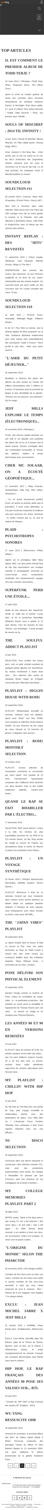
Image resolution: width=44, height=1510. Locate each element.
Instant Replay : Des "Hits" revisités (24, 242)
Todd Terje (37, 81)
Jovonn (27, 197)
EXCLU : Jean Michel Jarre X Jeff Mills (24, 1310)
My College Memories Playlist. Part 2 (24, 1197)
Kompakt (10, 318)
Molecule (10, 261)
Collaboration (25, 1329)
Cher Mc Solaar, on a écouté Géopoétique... (24, 471)
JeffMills (31, 1325)
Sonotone (10, 494)
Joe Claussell (26, 261)
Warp (8, 554)
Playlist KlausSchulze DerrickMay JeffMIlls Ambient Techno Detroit (24, 883)
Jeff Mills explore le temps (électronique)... (24, 414)
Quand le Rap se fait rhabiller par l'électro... (24, 808)
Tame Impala (36, 257)
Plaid (40, 550)
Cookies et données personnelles (15, 1507)
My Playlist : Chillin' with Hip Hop (24, 1086)
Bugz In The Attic (22, 264)
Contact (12, 1506)
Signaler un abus (21, 1506)
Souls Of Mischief (27, 139)
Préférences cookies (32, 1507)
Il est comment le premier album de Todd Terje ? (24, 66)
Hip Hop (25, 490)
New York (37, 197)
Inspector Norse (21, 85)
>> (33, 1466)
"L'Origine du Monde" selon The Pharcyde (24, 1254)
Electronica (30, 550)
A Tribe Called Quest (25, 143)
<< (10, 1466)
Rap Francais (35, 486)
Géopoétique (12, 490)
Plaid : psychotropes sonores (24, 536)
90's (14, 146)
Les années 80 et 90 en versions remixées (24, 1029)
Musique (26, 81)
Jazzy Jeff (36, 200)
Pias (8, 85)
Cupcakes (10, 200)
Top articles (37, 1504)
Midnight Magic (25, 318)
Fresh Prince (23, 200)
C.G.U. (30, 1506)
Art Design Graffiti (33, 1268)
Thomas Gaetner (15, 1504)
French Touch (35, 315)
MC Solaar (37, 490)
